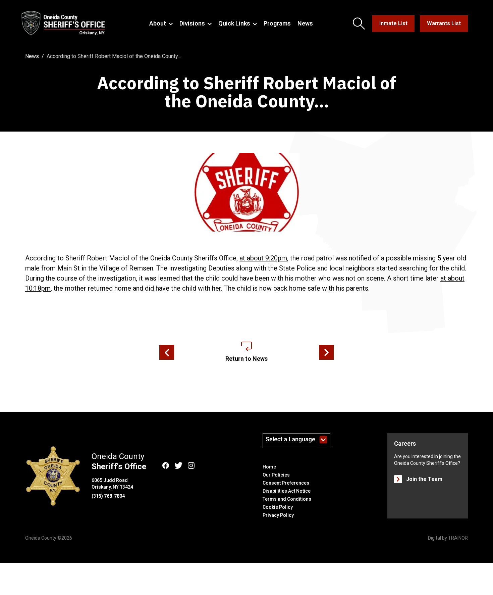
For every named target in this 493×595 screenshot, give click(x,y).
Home (269, 466)
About (157, 23)
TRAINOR (458, 538)
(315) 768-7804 (108, 496)
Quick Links (234, 23)
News (305, 23)
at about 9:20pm (263, 258)
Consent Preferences (286, 483)
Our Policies (276, 475)
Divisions (192, 23)
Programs (277, 23)
